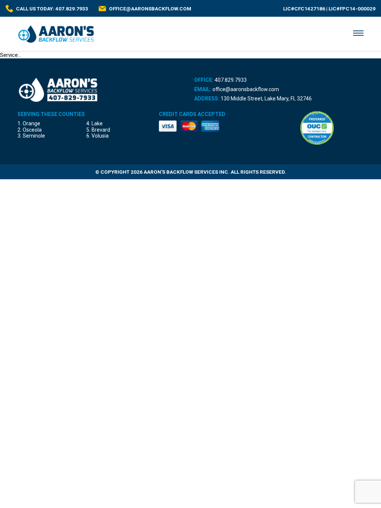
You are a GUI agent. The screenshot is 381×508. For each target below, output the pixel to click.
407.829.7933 (231, 80)
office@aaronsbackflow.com (245, 89)
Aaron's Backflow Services (56, 34)
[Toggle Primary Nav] (358, 33)
